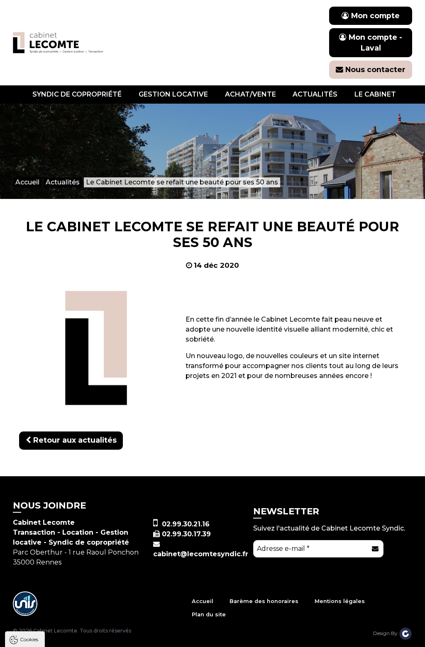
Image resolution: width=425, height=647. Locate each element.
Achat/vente (250, 94)
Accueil (202, 601)
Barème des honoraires (264, 601)
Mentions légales (340, 601)
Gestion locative (173, 94)
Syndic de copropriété (77, 94)
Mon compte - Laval (374, 42)
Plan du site (209, 614)
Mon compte (374, 15)
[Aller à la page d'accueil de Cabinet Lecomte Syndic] (58, 42)
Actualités (315, 94)
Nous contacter (374, 69)
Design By (386, 633)
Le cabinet (375, 94)
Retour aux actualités (74, 440)
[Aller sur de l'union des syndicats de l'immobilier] (25, 604)
